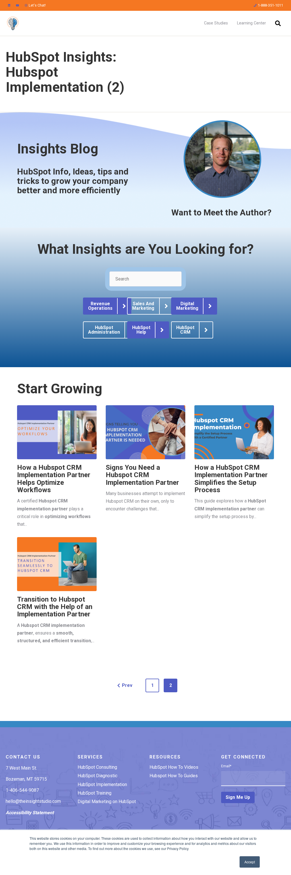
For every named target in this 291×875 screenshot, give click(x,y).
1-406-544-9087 (22, 790)
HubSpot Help (141, 330)
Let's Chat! (37, 5)
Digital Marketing (187, 306)
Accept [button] (249, 861)
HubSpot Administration (104, 330)
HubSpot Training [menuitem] (94, 793)
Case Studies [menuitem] (216, 23)
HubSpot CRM (185, 330)
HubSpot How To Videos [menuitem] (173, 767)
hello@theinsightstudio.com (33, 801)
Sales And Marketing (143, 306)
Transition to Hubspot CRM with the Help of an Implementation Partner (54, 606)
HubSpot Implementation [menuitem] (102, 784)
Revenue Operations (100, 306)
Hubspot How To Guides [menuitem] (173, 775)
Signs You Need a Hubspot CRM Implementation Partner (142, 475)
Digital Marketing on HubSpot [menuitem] (107, 801)
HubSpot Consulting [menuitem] (97, 767)
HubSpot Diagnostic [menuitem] (97, 775)
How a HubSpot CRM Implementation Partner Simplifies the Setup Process (231, 479)
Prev (127, 685)
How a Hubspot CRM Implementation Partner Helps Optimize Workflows (53, 479)
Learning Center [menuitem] (251, 23)
